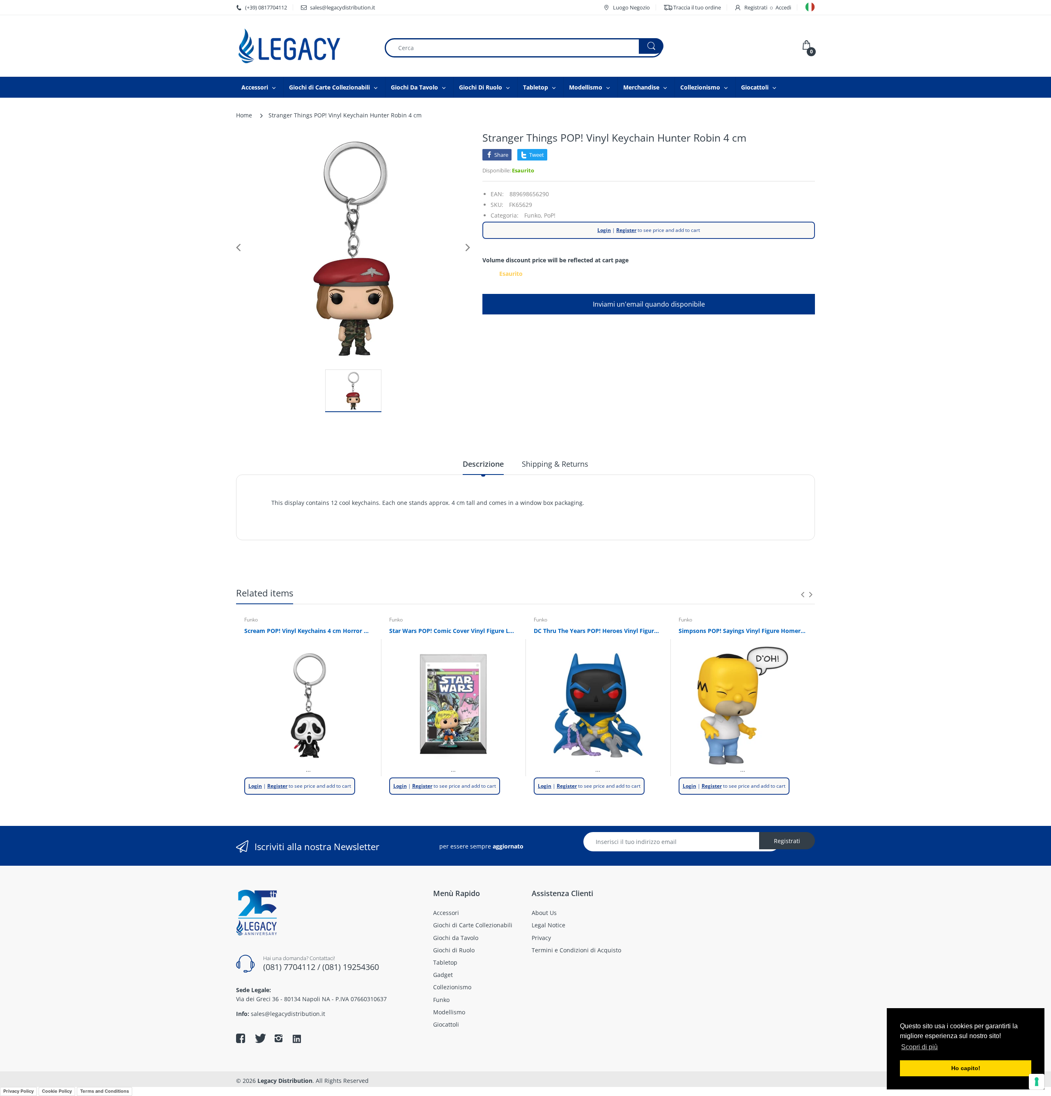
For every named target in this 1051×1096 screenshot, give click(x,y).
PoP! (549, 215)
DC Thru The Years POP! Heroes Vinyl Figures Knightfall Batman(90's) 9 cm (598, 631)
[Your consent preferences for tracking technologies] (1036, 1081)
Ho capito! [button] (965, 1068)
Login (604, 230)
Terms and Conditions (104, 1091)
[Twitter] (259, 1038)
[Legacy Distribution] (304, 46)
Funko (251, 619)
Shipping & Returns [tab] (555, 464)
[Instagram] (278, 1038)
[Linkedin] (297, 1039)
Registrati (756, 7)
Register (626, 230)
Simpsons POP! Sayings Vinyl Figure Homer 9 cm (743, 631)
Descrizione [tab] (483, 464)
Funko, (533, 215)
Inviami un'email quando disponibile (649, 304)
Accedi (783, 7)
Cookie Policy (57, 1091)
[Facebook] (240, 1038)
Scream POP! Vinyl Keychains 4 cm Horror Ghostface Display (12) (308, 631)
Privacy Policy (18, 1091)
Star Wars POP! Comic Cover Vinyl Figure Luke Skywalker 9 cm (453, 631)
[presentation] (803, 594)
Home (244, 115)
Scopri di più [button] (919, 1046)
